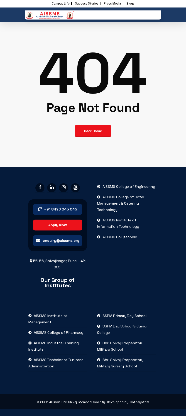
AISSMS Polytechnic (120, 237)
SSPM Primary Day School (125, 315)
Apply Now (57, 225)
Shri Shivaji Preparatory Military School (120, 346)
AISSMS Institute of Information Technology (118, 223)
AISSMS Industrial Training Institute (53, 346)
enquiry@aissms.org (61, 240)
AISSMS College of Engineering (129, 186)
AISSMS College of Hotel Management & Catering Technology (120, 203)
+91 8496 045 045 (60, 209)
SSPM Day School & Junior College (122, 329)
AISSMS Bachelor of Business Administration (55, 363)
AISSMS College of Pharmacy (58, 332)
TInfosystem (139, 402)
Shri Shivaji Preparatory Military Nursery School (120, 363)
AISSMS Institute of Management (48, 318)
